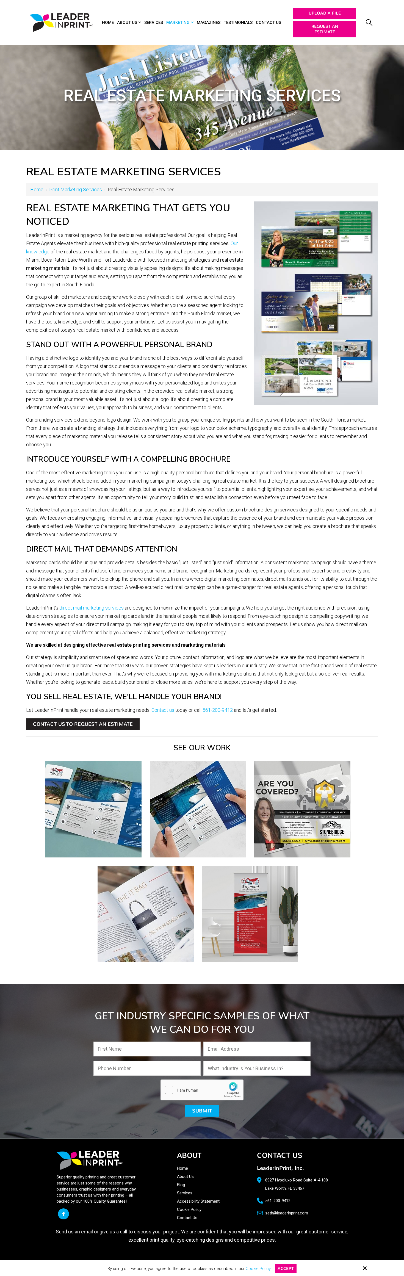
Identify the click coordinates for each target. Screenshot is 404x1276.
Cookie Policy (258, 1268)
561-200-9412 (218, 710)
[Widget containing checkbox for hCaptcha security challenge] (202, 1090)
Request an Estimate (324, 29)
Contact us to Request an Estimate (83, 724)
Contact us (162, 710)
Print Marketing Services (75, 189)
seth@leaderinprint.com (286, 1213)
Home (36, 189)
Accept (286, 1268)
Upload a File (325, 13)
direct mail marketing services (91, 608)
